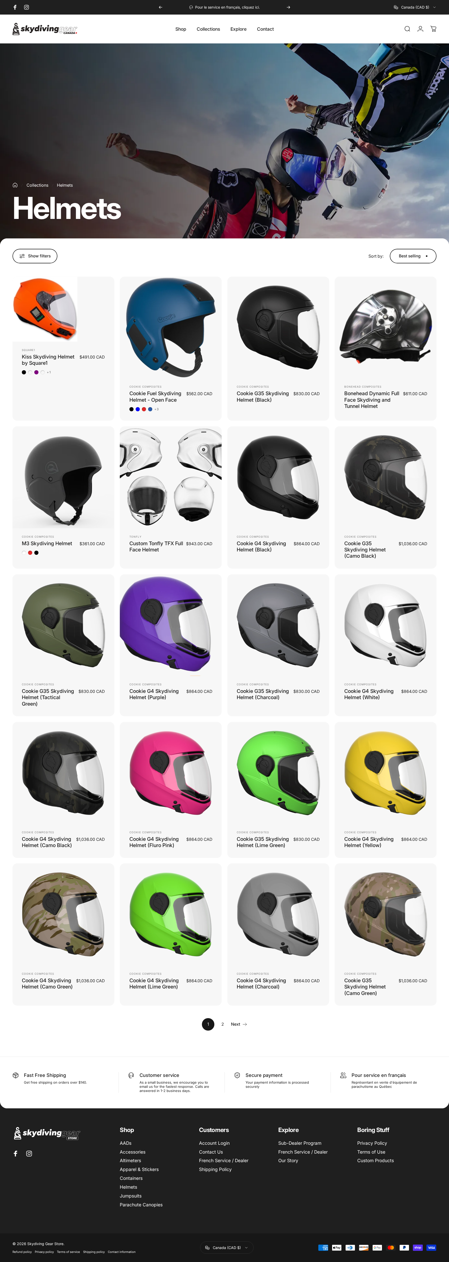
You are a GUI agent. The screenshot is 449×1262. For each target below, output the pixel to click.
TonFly (135, 536)
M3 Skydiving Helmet (47, 543)
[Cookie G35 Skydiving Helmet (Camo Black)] (386, 477)
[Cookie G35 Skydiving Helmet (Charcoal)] (278, 625)
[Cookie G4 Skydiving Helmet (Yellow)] (386, 773)
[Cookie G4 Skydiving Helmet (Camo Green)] (63, 914)
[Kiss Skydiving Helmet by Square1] (63, 309)
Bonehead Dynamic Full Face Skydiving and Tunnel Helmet (371, 399)
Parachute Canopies (141, 1204)
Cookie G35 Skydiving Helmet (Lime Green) (263, 842)
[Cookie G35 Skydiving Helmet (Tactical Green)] (63, 625)
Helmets (128, 1187)
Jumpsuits (131, 1196)
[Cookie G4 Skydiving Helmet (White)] (386, 625)
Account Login (214, 1143)
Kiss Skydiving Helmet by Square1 (48, 360)
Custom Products (375, 1160)
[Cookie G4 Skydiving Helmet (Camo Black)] (63, 773)
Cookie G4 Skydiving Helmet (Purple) (154, 694)
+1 (49, 372)
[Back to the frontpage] (15, 185)
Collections (37, 185)
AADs (125, 1143)
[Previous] (160, 7)
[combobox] (415, 7)
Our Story (288, 1160)
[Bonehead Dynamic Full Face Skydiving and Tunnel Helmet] (386, 328)
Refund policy (22, 1252)
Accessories (133, 1152)
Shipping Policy (215, 1169)
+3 (156, 409)
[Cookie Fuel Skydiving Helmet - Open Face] (171, 328)
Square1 (28, 350)
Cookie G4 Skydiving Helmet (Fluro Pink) (154, 842)
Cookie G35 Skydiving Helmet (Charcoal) (263, 694)
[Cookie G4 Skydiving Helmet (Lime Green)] (171, 914)
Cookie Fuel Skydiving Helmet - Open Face (155, 396)
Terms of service (68, 1252)
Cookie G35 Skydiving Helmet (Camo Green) (365, 986)
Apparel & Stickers (139, 1169)
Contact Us (211, 1152)
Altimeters (130, 1160)
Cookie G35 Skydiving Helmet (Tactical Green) (48, 697)
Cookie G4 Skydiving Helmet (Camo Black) (47, 842)
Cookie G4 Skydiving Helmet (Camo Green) (47, 983)
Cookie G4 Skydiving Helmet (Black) (261, 546)
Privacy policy (44, 1252)
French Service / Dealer (223, 1160)
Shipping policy (94, 1252)
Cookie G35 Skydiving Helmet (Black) (263, 396)
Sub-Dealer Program (299, 1143)
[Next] (288, 7)
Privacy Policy (372, 1143)
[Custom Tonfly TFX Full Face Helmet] (171, 477)
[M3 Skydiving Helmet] (63, 477)
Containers (131, 1178)
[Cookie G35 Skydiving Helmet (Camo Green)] (386, 914)
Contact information (122, 1252)
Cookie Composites (145, 386)
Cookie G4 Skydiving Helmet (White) (369, 694)
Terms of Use (371, 1152)
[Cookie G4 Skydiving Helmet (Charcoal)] (278, 914)
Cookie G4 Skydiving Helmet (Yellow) (369, 842)
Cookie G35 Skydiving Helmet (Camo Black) (365, 549)
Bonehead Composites (362, 386)
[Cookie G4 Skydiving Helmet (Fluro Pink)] (171, 773)
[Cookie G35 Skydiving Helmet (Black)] (278, 328)
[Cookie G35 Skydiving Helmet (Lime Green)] (278, 773)
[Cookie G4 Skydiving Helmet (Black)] (278, 477)
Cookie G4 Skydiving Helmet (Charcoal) (261, 983)
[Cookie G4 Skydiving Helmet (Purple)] (171, 625)
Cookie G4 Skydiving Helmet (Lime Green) (154, 983)
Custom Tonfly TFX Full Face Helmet (156, 546)
